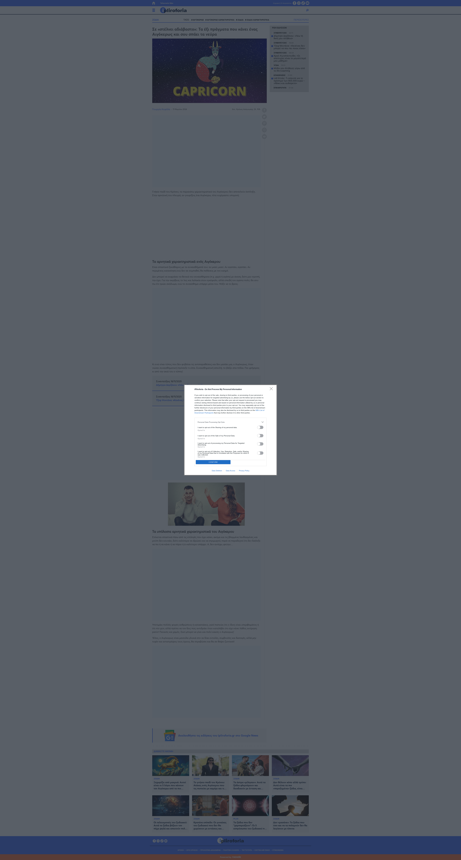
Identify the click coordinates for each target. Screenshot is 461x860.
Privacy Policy (244, 471)
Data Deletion (217, 471)
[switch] (260, 427)
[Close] (272, 389)
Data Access (230, 471)
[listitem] (230, 422)
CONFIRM (213, 462)
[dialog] (230, 430)
